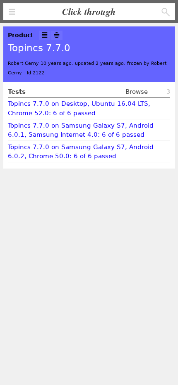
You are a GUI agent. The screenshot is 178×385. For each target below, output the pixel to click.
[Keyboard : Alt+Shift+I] (45, 35)
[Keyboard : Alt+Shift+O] (57, 35)
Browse (136, 91)
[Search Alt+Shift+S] (165, 12)
